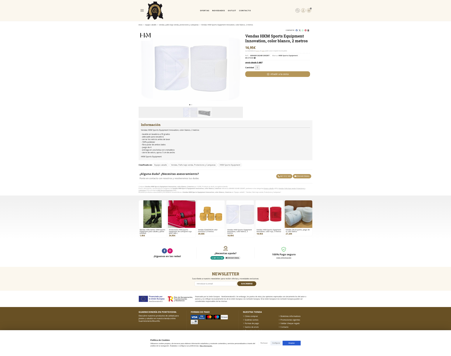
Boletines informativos (290, 316)
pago (263, 51)
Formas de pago (252, 323)
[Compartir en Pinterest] (306, 30)
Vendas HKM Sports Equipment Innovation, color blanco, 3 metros (239, 231)
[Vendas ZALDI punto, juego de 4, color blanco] (298, 214)
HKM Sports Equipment (165, 190)
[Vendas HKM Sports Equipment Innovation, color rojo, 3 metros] (269, 214)
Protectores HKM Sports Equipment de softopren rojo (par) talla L (180, 231)
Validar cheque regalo (290, 323)
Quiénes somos (251, 320)
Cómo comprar (251, 316)
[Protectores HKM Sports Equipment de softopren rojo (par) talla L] (182, 214)
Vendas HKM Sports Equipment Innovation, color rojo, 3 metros (269, 230)
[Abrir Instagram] (170, 251)
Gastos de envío (252, 327)
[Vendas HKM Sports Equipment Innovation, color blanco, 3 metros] (240, 214)
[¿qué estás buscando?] (297, 10)
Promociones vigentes (290, 320)
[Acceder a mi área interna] (303, 10)
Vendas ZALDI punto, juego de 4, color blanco (298, 230)
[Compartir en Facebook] (297, 30)
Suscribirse (247, 283)
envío (257, 51)
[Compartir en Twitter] (300, 30)
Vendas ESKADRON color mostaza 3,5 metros (208, 230)
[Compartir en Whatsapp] (303, 30)
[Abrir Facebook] (164, 251)
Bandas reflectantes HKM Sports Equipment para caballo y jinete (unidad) (152, 231)
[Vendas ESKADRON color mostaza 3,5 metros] (211, 214)
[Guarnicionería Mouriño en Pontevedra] (155, 10)
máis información (283, 258)
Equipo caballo (269, 188)
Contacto (284, 327)
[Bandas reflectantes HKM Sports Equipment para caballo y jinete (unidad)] (152, 214)
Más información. (206, 346)
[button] (189, 104)
